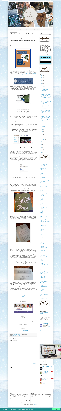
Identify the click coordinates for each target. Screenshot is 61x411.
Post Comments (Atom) (18, 365)
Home (23, 363)
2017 (41, 144)
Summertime (43, 277)
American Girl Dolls (44, 164)
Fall (41, 202)
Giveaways (42, 215)
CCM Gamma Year (44, 186)
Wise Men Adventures (44, 295)
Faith (41, 200)
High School (42, 223)
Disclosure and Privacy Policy (33, 29)
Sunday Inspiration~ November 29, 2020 (45, 90)
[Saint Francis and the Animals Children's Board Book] (41, 373)
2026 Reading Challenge (45, 323)
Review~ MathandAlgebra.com (45, 114)
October (43, 125)
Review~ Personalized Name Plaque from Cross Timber (46, 95)
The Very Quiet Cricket (46, 375)
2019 (42, 141)
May (42, 133)
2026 (42, 75)
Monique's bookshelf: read (47, 366)
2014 (41, 149)
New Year (42, 252)
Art (41, 169)
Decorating (42, 195)
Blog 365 (42, 172)
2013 (42, 150)
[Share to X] (24, 334)
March (43, 136)
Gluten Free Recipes (44, 216)
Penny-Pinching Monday (45, 256)
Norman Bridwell (44, 379)
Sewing (42, 269)
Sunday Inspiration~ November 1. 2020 (44, 123)
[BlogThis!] (23, 334)
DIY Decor (42, 197)
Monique (44, 324)
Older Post (34, 363)
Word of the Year (43, 297)
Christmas (42, 189)
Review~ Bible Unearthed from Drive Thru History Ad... (45, 111)
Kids (41, 230)
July (42, 129)
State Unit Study (43, 275)
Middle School (43, 246)
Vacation (42, 290)
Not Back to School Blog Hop (45, 254)
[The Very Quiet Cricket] (41, 376)
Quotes (42, 259)
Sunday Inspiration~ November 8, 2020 (45, 109)
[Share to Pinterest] (26, 334)
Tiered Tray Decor (44, 285)
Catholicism (43, 181)
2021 (42, 83)
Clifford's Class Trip (45, 378)
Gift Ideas (42, 213)
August (43, 128)
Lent (41, 233)
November (43, 88)
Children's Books (43, 187)
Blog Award (42, 173)
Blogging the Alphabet (44, 176)
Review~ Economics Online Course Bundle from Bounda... (46, 102)
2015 (42, 147)
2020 (42, 85)
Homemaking (43, 226)
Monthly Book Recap (44, 249)
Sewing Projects (43, 271)
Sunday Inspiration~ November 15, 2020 (45, 100)
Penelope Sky (44, 368)
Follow (41, 330)
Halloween (42, 220)
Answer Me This (43, 168)
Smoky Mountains (44, 273)
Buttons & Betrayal (45, 367)
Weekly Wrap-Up (44, 293)
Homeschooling (43, 228)
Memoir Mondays (44, 245)
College (42, 190)
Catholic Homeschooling (45, 180)
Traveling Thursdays (44, 286)
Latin (41, 232)
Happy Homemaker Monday (45, 221)
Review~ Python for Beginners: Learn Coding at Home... (46, 105)
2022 (42, 82)
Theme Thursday (43, 282)
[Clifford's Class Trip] (41, 380)
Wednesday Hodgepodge (45, 292)
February (43, 137)
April (42, 134)
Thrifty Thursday (43, 284)
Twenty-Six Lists (43, 288)
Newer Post (12, 363)
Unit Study (42, 289)
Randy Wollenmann (45, 373)
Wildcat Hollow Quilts (44, 294)
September (44, 126)
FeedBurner (25, 330)
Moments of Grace (44, 247)
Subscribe (45, 62)
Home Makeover (43, 225)
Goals (41, 217)
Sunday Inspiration (44, 279)
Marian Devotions (44, 241)
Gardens (42, 212)
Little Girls (42, 238)
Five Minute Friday (44, 207)
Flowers (42, 208)
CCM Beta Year (43, 184)
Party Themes (43, 255)
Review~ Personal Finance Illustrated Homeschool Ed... (46, 117)
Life (41, 234)
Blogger (35, 404)
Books (42, 178)
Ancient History (43, 167)
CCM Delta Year (43, 185)
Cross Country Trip (44, 193)
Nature (42, 251)
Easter (42, 199)
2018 (42, 143)
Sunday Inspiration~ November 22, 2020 (45, 92)
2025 (42, 77)
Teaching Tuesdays (44, 281)
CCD (41, 182)
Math (41, 242)
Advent (42, 163)
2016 (42, 146)
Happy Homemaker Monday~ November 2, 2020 (45, 119)
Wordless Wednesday (44, 298)
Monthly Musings (43, 250)
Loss (41, 240)
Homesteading (43, 229)
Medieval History (43, 243)
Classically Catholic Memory (13, 29)
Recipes (42, 260)
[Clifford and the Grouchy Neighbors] (41, 383)
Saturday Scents (43, 265)
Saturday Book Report (44, 264)
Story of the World (44, 276)
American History (44, 165)
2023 (42, 80)
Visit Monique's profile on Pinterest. (44, 313)
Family (42, 203)
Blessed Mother (43, 171)
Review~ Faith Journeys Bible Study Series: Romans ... (46, 97)
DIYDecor (42, 198)
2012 (42, 152)
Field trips (42, 206)
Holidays (42, 224)
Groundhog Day (43, 219)
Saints (42, 263)
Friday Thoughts (43, 211)
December (43, 86)
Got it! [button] (56, 409)
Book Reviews (43, 177)
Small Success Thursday (45, 272)
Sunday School (43, 280)
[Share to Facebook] (25, 334)
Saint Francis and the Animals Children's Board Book (47, 372)
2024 (42, 79)
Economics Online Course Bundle (24, 73)
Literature (42, 237)
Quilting (42, 258)
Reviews (42, 262)
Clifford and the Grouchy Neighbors (46, 383)
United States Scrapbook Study (23, 29)
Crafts (42, 191)
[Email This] (22, 334)
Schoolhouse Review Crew (16, 335)
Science (42, 268)
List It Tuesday (43, 236)
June (42, 131)
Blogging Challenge (44, 174)
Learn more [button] (31, 409)
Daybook (42, 194)
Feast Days (42, 204)
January (43, 139)
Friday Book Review (44, 210)
